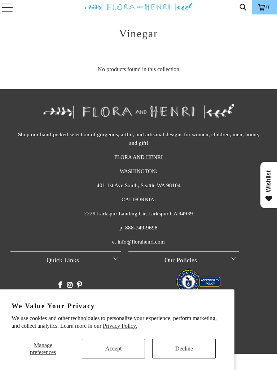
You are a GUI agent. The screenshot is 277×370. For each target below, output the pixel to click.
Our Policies (180, 260)
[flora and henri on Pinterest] (79, 285)
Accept (113, 348)
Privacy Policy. (120, 326)
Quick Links (63, 260)
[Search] (243, 7)
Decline (184, 348)
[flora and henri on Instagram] (70, 285)
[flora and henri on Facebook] (60, 285)
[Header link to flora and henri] (138, 7)
